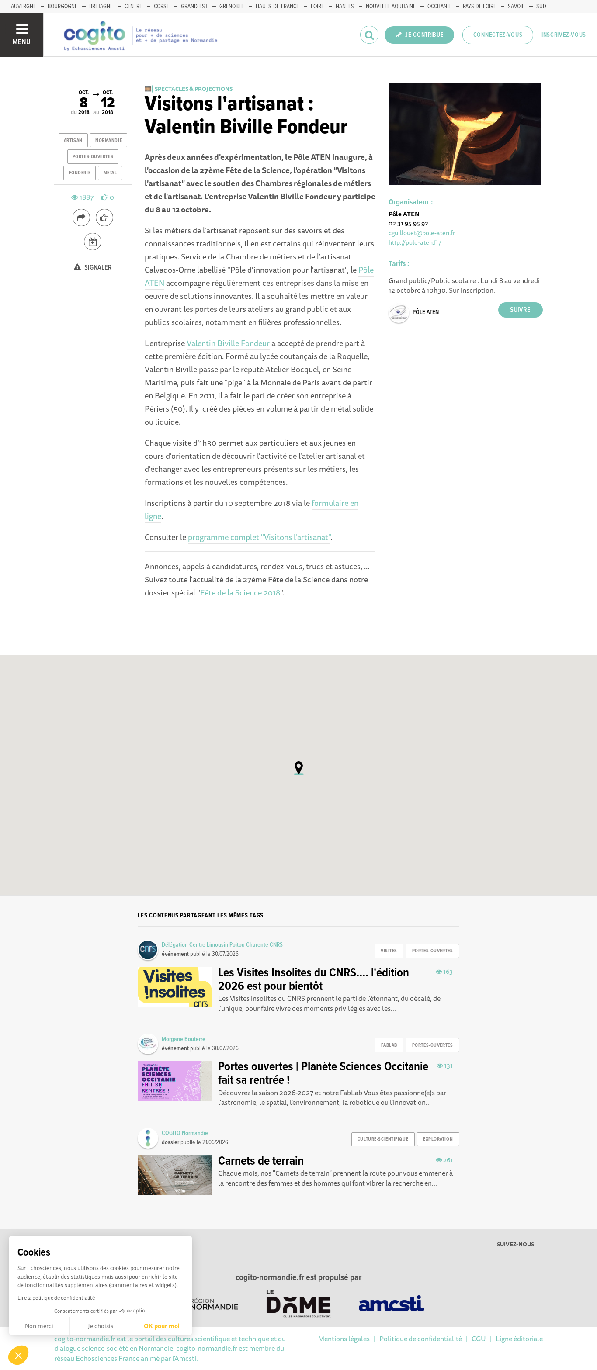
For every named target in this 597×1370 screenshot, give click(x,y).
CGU (479, 1338)
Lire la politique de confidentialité (56, 1298)
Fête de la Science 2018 (240, 592)
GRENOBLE (231, 6)
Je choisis (100, 1326)
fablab (389, 1045)
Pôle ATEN (426, 312)
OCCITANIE (439, 6)
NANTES (345, 6)
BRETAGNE (101, 6)
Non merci (39, 1326)
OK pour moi (162, 1326)
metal (110, 173)
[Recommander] (104, 217)
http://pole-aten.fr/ (415, 242)
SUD (541, 6)
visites (389, 951)
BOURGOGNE (62, 6)
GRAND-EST (194, 6)
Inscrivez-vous (563, 35)
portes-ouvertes (93, 157)
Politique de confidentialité (420, 1338)
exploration (438, 1139)
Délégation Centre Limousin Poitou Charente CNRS (222, 945)
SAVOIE (516, 6)
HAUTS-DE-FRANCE (277, 6)
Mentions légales (344, 1338)
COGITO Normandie (185, 1133)
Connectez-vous (498, 35)
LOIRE (317, 6)
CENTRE (133, 6)
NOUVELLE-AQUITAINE (391, 6)
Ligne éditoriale (519, 1338)
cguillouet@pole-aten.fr (422, 233)
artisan (73, 141)
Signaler (97, 267)
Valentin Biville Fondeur (228, 343)
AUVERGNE (23, 6)
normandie (108, 141)
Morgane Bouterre (183, 1039)
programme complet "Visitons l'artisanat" (259, 537)
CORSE (161, 6)
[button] (18, 1355)
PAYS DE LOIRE (479, 6)
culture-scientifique (383, 1139)
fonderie (79, 173)
